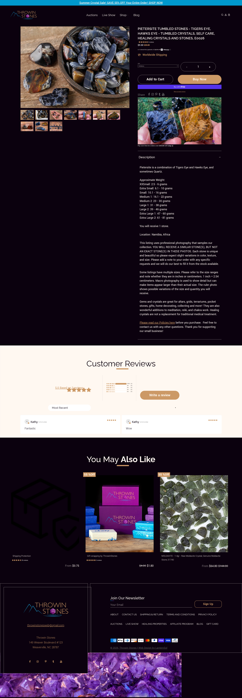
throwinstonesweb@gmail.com (45, 625)
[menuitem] (92, 15)
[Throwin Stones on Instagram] (152, 94)
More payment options (179, 91)
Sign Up (208, 604)
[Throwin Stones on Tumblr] (160, 94)
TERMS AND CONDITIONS (180, 614)
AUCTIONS (116, 624)
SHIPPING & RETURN (151, 614)
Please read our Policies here (157, 323)
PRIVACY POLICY (207, 614)
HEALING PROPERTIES (154, 624)
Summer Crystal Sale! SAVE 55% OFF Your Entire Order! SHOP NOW (121, 3)
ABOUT (114, 614)
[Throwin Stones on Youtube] (163, 94)
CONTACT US (129, 614)
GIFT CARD (212, 624)
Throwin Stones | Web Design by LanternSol (143, 648)
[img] (111, 420)
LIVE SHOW (132, 624)
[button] (143, 42)
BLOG (200, 624)
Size (139, 63)
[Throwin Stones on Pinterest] (156, 94)
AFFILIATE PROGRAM (181, 624)
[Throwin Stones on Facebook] (149, 94)
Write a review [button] (159, 395)
